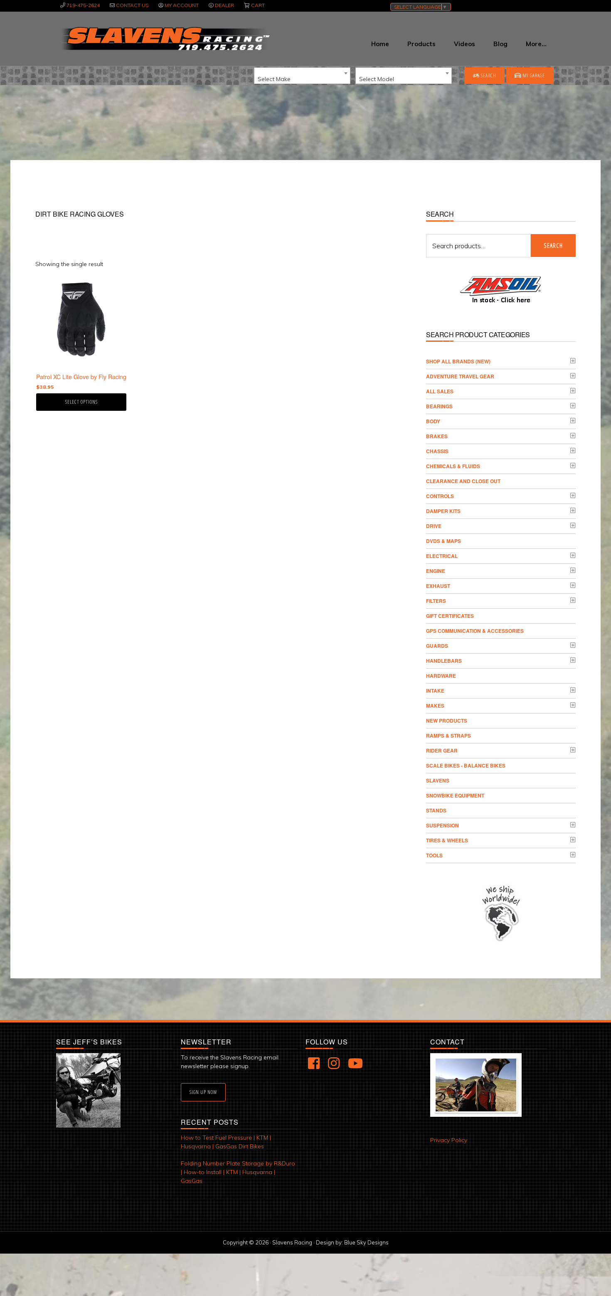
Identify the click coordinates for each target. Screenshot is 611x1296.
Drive (433, 526)
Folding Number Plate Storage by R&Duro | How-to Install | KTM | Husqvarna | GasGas (238, 1172)
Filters (436, 601)
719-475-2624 (83, 5)
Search (488, 75)
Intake (435, 690)
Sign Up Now (203, 1092)
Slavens (437, 780)
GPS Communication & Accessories (475, 630)
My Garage (533, 75)
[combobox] (302, 75)
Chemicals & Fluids (453, 466)
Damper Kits (443, 511)
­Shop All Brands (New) (458, 361)
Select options (81, 401)
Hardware (441, 675)
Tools (434, 855)
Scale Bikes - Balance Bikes (465, 765)
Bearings (439, 406)
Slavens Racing (164, 39)
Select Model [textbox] (376, 79)
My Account (182, 5)
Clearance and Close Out (463, 481)
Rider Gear (442, 750)
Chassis (437, 451)
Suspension (442, 825)
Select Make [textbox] (274, 79)
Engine (435, 571)
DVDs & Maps (443, 541)
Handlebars (444, 660)
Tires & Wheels (447, 840)
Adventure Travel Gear (460, 376)
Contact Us (132, 5)
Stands (436, 810)
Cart (258, 5)
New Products (446, 720)
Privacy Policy (448, 1140)
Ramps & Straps (448, 735)
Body (433, 421)
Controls (440, 496)
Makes (435, 705)
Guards (437, 645)
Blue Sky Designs (366, 1242)
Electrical (442, 556)
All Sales (439, 391)
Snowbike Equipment (455, 795)
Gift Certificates (450, 616)
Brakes (437, 436)
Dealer (224, 5)
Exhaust (438, 586)
